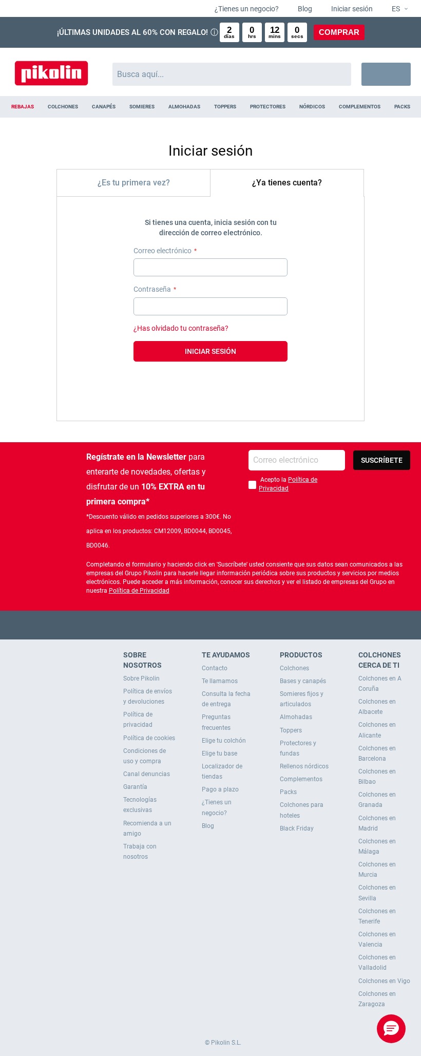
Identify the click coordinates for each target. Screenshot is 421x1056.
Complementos (301, 779)
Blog (304, 9)
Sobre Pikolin (141, 678)
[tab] (133, 182)
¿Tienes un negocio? (246, 9)
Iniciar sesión (351, 9)
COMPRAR (339, 32)
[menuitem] (22, 107)
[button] (395, 9)
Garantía (135, 786)
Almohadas (296, 717)
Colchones (294, 668)
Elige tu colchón (224, 740)
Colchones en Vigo (384, 981)
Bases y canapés (303, 681)
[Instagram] (231, 624)
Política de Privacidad (139, 590)
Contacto (214, 668)
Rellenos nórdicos (304, 766)
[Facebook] (171, 624)
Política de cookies (149, 738)
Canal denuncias (146, 774)
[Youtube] (211, 624)
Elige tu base (219, 753)
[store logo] (51, 69)
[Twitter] (191, 624)
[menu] (210, 107)
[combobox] (231, 74)
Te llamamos (220, 681)
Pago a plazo (220, 789)
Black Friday (297, 828)
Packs (288, 792)
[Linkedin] (251, 624)
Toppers (291, 730)
